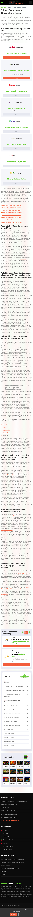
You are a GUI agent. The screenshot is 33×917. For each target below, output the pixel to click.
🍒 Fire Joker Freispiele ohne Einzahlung (14, 690)
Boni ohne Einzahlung (12, 474)
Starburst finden (19, 588)
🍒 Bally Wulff (5, 836)
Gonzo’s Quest (6, 433)
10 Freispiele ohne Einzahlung (11, 709)
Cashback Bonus (5, 807)
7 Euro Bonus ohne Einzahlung (11, 717)
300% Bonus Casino (9, 737)
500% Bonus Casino (9, 745)
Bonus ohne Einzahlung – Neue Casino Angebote (14, 801)
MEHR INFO (13, 914)
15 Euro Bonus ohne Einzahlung (9, 817)
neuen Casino (23, 259)
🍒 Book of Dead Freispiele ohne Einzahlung (12, 681)
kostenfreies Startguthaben (9, 516)
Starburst (5, 427)
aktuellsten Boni (4, 594)
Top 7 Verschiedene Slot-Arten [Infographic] (12, 859)
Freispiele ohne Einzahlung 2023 (9, 804)
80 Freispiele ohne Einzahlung (11, 705)
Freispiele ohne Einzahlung (7, 530)
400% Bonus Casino (9, 741)
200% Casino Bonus (9, 733)
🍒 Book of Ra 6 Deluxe (7, 846)
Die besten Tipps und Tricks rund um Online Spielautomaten (12, 864)
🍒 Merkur (4, 830)
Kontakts (3, 875)
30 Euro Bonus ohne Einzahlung (12, 713)
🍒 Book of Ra (4, 843)
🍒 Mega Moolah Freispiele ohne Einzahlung (12, 701)
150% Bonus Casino (8, 729)
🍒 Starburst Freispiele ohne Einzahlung (14, 686)
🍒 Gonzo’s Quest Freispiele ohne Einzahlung (12, 695)
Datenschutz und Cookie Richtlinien (10, 868)
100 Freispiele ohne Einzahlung (9, 811)
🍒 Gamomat (4, 833)
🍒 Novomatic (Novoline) (7, 840)
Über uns (3, 871)
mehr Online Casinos (23, 573)
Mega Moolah (6, 430)
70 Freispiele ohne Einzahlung (9, 814)
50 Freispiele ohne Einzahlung (11, 721)
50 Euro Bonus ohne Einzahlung (12, 725)
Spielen (16, 57)
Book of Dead (6, 424)
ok (20, 914)
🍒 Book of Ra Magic (6, 849)
